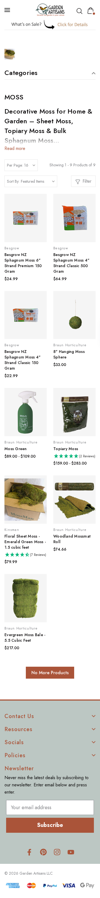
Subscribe (50, 825)
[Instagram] (57, 852)
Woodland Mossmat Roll (72, 539)
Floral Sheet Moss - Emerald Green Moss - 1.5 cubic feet (25, 541)
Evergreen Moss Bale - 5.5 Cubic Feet (24, 637)
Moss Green (15, 448)
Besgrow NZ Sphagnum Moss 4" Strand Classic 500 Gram (71, 263)
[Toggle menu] (7, 10)
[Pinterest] (43, 852)
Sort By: (13, 181)
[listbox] (38, 181)
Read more (14, 148)
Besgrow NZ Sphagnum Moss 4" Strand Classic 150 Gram (22, 360)
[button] (50, 24)
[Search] (81, 11)
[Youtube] (71, 852)
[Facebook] (29, 852)
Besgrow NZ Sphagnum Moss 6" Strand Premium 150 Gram (23, 263)
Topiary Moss (65, 448)
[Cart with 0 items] (92, 10)
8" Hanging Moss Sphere (69, 354)
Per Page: (15, 165)
